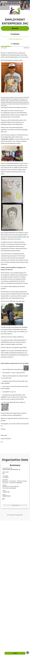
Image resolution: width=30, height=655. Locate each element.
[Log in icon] (25, 2)
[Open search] (22, 2)
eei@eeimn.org (6, 495)
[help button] (27, 652)
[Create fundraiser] (19, 2)
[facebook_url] (2, 499)
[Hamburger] (27, 2)
